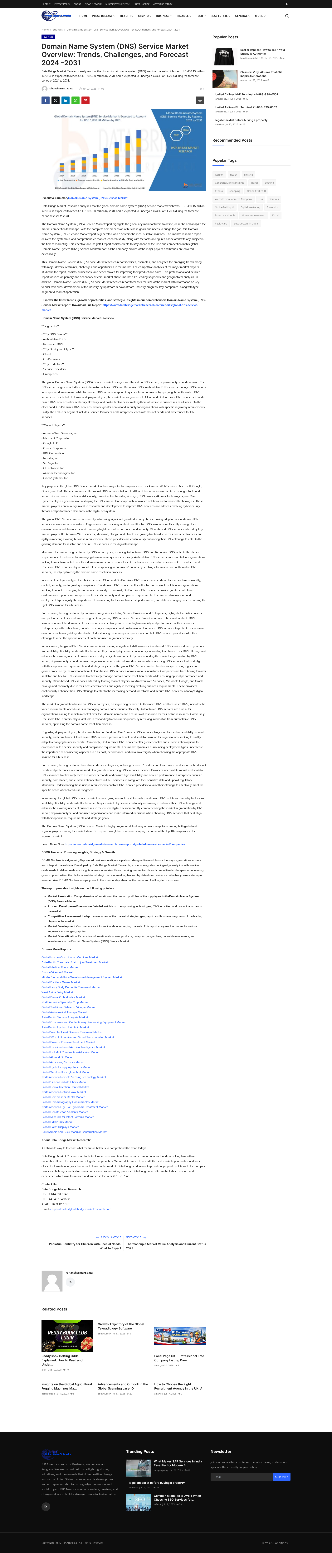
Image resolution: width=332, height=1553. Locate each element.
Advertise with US (163, 4)
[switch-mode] (287, 4)
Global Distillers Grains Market (61, 982)
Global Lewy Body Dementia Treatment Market (71, 987)
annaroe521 (222, 98)
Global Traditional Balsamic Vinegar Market (68, 1007)
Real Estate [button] (219, 16)
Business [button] (162, 16)
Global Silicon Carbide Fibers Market (64, 1082)
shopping (234, 191)
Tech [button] (199, 16)
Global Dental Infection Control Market (65, 1087)
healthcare (221, 223)
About (77, 4)
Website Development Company (233, 199)
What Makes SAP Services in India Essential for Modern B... (178, 1463)
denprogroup (161, 1470)
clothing (269, 183)
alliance (158, 1393)
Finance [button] (183, 16)
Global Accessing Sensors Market (63, 1062)
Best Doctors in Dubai (246, 223)
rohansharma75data (79, 1272)
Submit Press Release (117, 4)
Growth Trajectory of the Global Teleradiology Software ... (121, 1326)
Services (274, 199)
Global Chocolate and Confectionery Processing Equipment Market (83, 1022)
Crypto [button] (143, 16)
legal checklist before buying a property (241, 120)
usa (261, 199)
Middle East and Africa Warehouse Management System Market (82, 977)
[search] (286, 15)
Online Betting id (224, 207)
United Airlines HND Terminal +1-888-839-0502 (246, 94)
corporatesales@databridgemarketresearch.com (80, 1209)
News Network (93, 4)
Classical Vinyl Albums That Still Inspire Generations (261, 74)
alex (44, 1369)
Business (58, 29)
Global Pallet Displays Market (60, 1127)
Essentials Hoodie (225, 215)
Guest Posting (141, 4)
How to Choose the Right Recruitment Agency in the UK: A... (179, 1386)
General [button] (241, 16)
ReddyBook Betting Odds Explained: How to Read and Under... (62, 1360)
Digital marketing (250, 207)
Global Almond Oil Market (58, 1057)
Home (83, 16)
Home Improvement (254, 215)
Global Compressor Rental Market (63, 1097)
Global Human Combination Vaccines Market (70, 957)
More (259, 16)
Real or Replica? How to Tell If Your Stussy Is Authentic (262, 51)
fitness (219, 191)
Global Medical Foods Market (60, 967)
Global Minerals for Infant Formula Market (68, 1117)
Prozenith (272, 207)
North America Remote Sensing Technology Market (74, 1077)
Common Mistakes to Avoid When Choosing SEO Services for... (177, 1497)
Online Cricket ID (256, 191)
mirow (243, 80)
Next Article (134, 1237)
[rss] (46, 1506)
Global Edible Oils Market (57, 1122)
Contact (46, 4)
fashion (219, 174)
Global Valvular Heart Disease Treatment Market (72, 1032)
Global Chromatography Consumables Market (70, 1102)
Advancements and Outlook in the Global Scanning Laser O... (123, 1386)
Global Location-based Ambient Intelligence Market (73, 1047)
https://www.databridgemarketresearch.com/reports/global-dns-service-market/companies (125, 844)
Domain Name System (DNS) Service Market (97, 198)
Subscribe (281, 1477)
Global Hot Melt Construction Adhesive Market (71, 1052)
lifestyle (248, 174)
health (233, 174)
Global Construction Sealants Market (65, 1112)
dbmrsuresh (104, 1333)
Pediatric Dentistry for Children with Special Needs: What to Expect (85, 1246)
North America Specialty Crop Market (65, 1002)
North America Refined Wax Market (64, 1092)
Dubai (275, 215)
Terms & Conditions (274, 1543)
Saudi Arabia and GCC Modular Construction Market (74, 1132)
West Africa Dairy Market (57, 992)
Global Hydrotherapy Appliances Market (66, 1067)
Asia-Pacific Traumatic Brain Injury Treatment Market (75, 962)
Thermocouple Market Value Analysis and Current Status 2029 (166, 1246)
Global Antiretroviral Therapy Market (64, 1012)
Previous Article (110, 1237)
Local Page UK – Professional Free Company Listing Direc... (179, 1358)
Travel (254, 183)
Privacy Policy (62, 4)
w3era (157, 1504)
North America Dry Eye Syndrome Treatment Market (75, 1107)
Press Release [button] (102, 16)
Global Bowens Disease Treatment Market (68, 1042)
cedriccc (219, 124)
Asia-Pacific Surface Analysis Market (65, 1017)
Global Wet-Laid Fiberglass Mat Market (66, 1072)
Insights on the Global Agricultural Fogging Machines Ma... (67, 1386)
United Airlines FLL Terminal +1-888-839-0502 (246, 107)
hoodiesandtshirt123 (251, 58)
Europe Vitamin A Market (57, 972)
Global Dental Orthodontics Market (63, 997)
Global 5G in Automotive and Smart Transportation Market (78, 1037)
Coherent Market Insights (229, 183)
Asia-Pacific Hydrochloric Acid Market (65, 1027)
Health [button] (125, 16)
